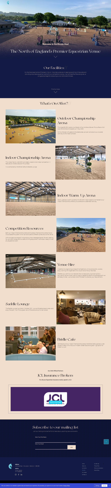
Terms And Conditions (98, 468)
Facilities (83, 470)
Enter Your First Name (40, 437)
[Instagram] (16, 475)
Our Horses (84, 472)
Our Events (84, 468)
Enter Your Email (39, 444)
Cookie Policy (96, 470)
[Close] (109, 485)
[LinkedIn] (21, 475)
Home (83, 463)
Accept (104, 485)
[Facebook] (19, 475)
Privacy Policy (96, 465)
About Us (84, 465)
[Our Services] (103, 464)
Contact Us (84, 474)
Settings (97, 485)
